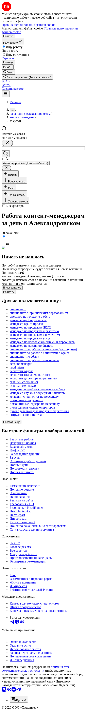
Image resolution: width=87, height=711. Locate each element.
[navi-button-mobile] (6, 94)
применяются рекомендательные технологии (35, 668)
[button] (6, 81)
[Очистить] (7, 143)
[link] (8, 72)
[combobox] (20, 134)
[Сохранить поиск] (6, 153)
